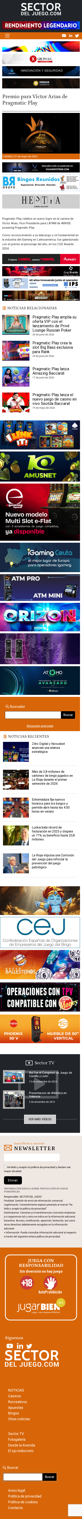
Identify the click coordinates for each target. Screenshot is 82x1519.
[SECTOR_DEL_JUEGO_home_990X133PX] (41, 47)
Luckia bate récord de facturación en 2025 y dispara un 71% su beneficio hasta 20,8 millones (53, 833)
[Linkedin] (71, 35)
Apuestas (15, 1407)
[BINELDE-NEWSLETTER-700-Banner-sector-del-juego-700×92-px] (41, 272)
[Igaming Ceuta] (40, 558)
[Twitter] (77, 35)
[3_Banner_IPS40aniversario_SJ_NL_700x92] (41, 284)
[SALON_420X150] (40, 618)
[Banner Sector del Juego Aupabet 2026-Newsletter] (41, 259)
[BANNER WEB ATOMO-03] (40, 681)
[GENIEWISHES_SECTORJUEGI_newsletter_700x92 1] (41, 84)
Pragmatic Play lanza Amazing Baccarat (50, 371)
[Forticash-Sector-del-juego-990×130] (41, 72)
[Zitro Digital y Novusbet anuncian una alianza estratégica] (16, 752)
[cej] (40, 933)
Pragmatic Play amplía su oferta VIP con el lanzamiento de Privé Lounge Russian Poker (54, 323)
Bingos (13, 1413)
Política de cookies (23, 1502)
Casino (7, 156)
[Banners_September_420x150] (40, 1029)
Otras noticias (19, 1419)
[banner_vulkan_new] (41, 168)
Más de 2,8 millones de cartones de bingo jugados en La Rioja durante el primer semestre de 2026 (52, 777)
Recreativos (17, 1402)
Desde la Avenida (21, 1445)
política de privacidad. (49, 1236)
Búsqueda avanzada (40, 726)
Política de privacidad (24, 1496)
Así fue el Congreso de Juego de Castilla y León (50, 1074)
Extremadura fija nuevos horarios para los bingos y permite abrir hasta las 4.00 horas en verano (51, 805)
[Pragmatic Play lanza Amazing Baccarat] (15, 377)
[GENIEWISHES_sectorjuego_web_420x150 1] (40, 901)
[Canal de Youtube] (64, 35)
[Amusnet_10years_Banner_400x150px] (40, 467)
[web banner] (40, 513)
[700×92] (41, 296)
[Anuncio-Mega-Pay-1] (40, 588)
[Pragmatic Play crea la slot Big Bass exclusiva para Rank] (15, 351)
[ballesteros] (40, 966)
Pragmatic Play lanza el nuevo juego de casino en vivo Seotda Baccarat (54, 399)
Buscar (68, 715)
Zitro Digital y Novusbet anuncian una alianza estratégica (48, 748)
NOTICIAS (16, 1390)
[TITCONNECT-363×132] (40, 998)
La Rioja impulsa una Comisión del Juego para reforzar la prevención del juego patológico (53, 861)
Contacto (15, 1508)
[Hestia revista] (41, 202)
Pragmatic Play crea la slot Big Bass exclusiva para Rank (52, 347)
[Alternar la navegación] (7, 35)
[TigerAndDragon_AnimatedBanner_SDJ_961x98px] (41, 25)
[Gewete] (40, 649)
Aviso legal (16, 1490)
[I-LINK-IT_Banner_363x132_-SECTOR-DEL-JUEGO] (40, 436)
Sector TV (16, 1434)
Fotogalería (16, 1439)
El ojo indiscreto (20, 1451)
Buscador (17, 706)
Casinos (14, 1396)
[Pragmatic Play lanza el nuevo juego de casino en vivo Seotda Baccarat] (15, 402)
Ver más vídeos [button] (40, 1119)
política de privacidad (42, 1167)
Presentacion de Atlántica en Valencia (48, 1094)
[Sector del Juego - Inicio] (41, 9)
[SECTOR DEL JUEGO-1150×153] (41, 60)
